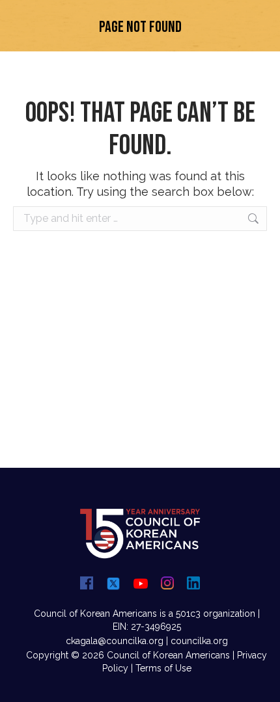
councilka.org (199, 641)
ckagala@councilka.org (114, 641)
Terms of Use (163, 668)
